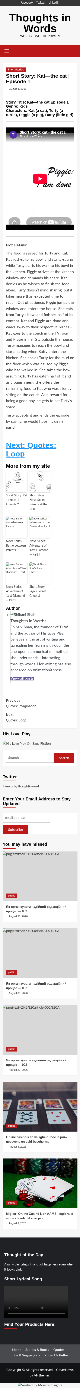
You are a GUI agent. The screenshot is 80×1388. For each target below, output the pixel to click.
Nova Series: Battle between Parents (16, 546)
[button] (7, 50)
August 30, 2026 (18, 916)
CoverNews (65, 1370)
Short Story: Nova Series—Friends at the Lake (38, 502)
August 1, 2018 (17, 89)
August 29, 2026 (18, 1069)
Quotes (58, 1349)
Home (16, 1349)
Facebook (27, 2)
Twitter (40, 2)
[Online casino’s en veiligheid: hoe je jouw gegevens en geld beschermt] (40, 1107)
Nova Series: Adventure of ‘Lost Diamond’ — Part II (39, 548)
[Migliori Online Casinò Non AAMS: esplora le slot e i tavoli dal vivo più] (40, 1183)
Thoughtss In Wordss (28, 621)
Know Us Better (56, 1355)
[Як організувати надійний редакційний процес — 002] (40, 876)
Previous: (21, 703)
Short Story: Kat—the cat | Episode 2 (16, 500)
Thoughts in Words (40, 23)
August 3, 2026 (17, 1146)
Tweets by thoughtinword (21, 786)
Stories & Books (37, 1349)
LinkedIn (54, 2)
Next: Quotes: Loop (31, 449)
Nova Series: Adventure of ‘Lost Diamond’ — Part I (16, 593)
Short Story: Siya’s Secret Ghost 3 (37, 591)
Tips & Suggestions (26, 1355)
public (11, 895)
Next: (16, 717)
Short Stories (16, 69)
